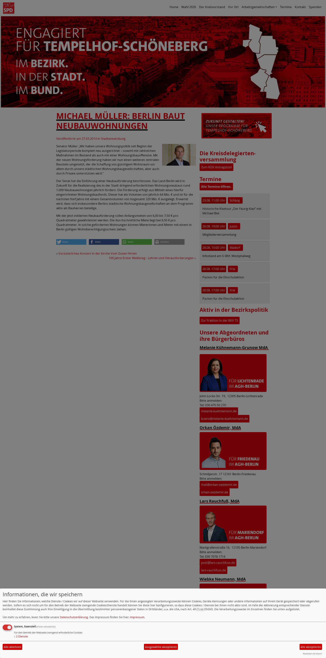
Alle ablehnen (12, 647)
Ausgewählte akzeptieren (161, 647)
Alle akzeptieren (311, 647)
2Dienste (21, 636)
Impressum (137, 617)
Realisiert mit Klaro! (312, 653)
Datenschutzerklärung (74, 617)
